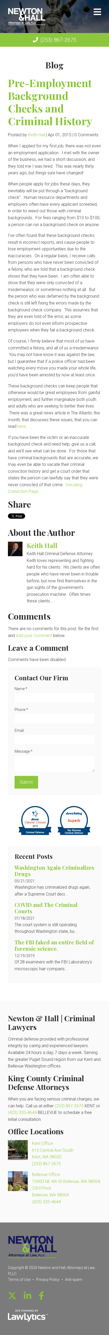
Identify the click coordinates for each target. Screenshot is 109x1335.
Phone (21, 710)
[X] (12, 1296)
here (21, 426)
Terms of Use (19, 1279)
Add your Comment (34, 635)
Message (24, 751)
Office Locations (35, 1131)
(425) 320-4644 (22, 1112)
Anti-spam (73, 1279)
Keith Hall (36, 134)
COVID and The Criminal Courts (46, 908)
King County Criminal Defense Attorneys (46, 1082)
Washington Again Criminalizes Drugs (54, 870)
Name (21, 689)
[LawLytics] (28, 1316)
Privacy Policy (48, 1279)
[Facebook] (41, 1296)
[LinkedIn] (27, 1296)
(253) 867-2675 (58, 40)
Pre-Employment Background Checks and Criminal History (50, 102)
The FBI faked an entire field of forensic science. (54, 945)
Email (19, 730)
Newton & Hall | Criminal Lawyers (51, 1022)
